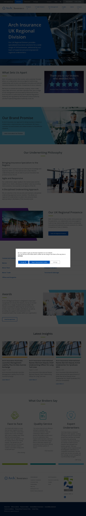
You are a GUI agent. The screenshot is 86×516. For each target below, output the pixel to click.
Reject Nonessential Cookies (39, 262)
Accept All (23, 262)
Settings (55, 262)
